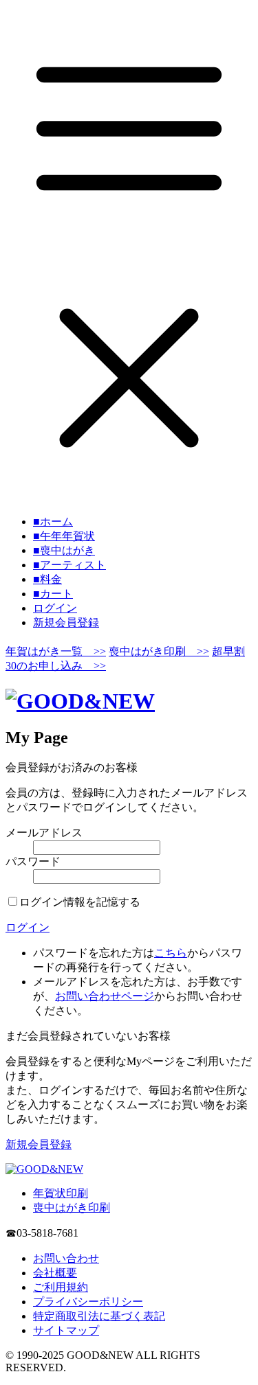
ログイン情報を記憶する (79, 902)
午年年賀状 (64, 536)
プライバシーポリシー (88, 1301)
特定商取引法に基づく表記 (99, 1316)
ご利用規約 (60, 1287)
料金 (47, 579)
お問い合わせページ (104, 996)
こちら (170, 953)
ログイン (55, 608)
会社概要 (55, 1273)
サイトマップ (66, 1330)
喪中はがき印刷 (71, 1207)
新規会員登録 (66, 622)
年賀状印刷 (60, 1193)
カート (53, 593)
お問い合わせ (66, 1258)
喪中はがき (64, 550)
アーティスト (69, 565)
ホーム (53, 521)
